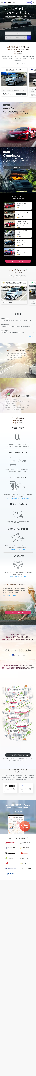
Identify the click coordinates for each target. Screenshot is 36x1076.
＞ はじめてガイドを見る (9, 595)
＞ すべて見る (31, 336)
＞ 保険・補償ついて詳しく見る (18, 576)
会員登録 (29, 2)
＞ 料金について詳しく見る (18, 549)
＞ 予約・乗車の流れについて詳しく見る (18, 498)
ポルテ (4, 88)
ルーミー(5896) (7, 302)
